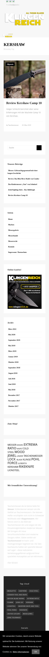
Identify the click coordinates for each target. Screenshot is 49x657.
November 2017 (14, 401)
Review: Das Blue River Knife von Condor (23, 179)
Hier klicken (13, 562)
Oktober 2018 (13, 362)
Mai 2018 (11, 390)
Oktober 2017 (13, 406)
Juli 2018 (11, 379)
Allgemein (10, 64)
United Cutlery (13, 614)
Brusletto (11, 591)
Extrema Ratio (33, 598)
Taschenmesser (13, 125)
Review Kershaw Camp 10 (24, 103)
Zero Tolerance (14, 617)
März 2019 (12, 351)
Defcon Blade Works (15, 598)
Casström (23, 591)
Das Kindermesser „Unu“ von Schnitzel (22, 184)
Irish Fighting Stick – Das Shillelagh (21, 190)
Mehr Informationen (21, 652)
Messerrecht (12, 241)
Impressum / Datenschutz (17, 252)
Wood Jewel (28, 614)
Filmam (10, 602)
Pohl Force (12, 610)
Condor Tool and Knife (17, 595)
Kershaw (29, 602)
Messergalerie (13, 230)
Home (10, 219)
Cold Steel (34, 591)
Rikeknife (23, 610)
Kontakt (11, 247)
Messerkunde (13, 236)
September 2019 (14, 340)
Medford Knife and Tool (28, 606)
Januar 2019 (13, 357)
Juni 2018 (12, 384)
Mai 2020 (11, 335)
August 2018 (12, 373)
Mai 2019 (11, 346)
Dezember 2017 (14, 395)
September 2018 (14, 368)
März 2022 (12, 329)
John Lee (19, 602)
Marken (11, 225)
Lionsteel (11, 606)
